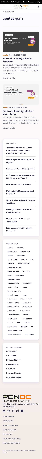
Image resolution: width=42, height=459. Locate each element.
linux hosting (13, 283)
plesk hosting (13, 303)
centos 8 (20, 248)
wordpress (29, 334)
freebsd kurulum (14, 267)
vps (32, 326)
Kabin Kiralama (12, 364)
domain (24, 259)
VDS (8, 2)
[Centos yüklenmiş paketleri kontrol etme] (21, 94)
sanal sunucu (26, 319)
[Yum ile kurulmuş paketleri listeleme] (21, 42)
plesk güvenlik (26, 299)
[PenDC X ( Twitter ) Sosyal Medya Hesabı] (13, 411)
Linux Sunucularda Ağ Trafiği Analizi (20, 169)
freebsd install (24, 263)
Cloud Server (11, 351)
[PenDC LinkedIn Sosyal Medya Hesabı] (4, 411)
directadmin (12, 259)
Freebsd (11, 263)
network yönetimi (15, 291)
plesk (25, 295)
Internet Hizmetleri (13, 377)
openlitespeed (13, 295)
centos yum (25, 252)
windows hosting (15, 330)
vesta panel (12, 326)
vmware (24, 326)
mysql (24, 287)
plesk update (25, 311)
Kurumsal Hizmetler (14, 373)
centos (10, 248)
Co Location (11, 355)
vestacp (27, 322)
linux (10, 275)
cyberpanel (21, 255)
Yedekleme (10, 369)
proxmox (26, 315)
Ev (3, 12)
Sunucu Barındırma (29, 2)
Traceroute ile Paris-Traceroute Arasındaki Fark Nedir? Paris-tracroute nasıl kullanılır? (19, 150)
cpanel (10, 255)
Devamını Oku (9, 78)
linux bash (20, 275)
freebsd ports (13, 271)
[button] (4, 6)
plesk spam (12, 311)
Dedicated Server (16, 2)
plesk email (12, 299)
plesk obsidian (13, 307)
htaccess (26, 271)
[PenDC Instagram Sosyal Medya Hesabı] (17, 411)
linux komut (27, 283)
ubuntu (11, 322)
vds (18, 322)
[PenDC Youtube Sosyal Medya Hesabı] (22, 411)
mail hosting (13, 287)
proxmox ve (12, 319)
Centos (9, 35)
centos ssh (12, 252)
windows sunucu (14, 334)
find (32, 259)
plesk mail (27, 303)
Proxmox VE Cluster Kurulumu (18, 184)
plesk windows (14, 315)
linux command (14, 279)
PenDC (3, 2)
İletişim (39, 2)
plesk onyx (27, 307)
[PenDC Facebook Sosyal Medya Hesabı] (8, 411)
